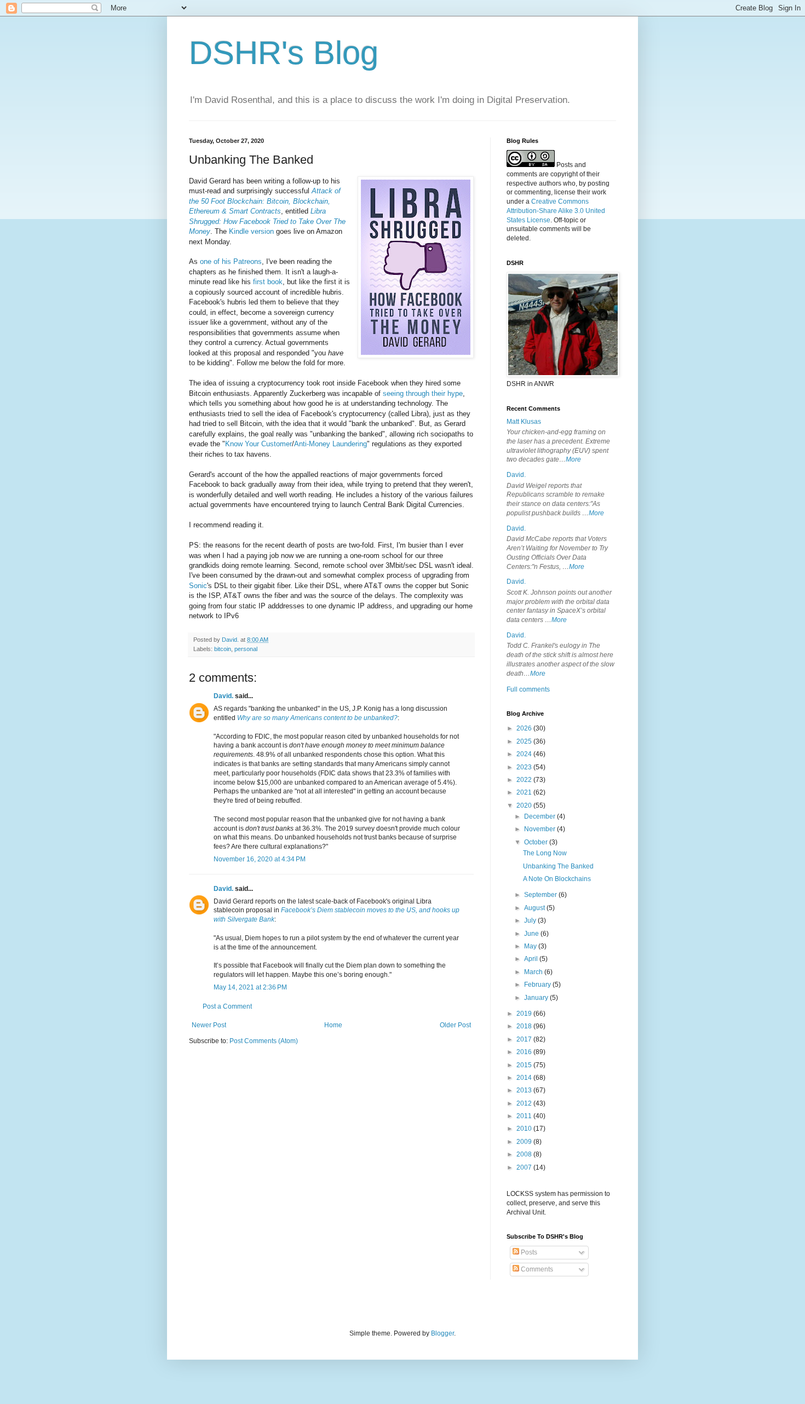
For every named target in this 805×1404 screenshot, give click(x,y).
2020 (524, 805)
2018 (524, 1026)
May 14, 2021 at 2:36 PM (250, 987)
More (573, 459)
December (540, 816)
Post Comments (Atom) (263, 1041)
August (535, 908)
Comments (536, 1269)
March (534, 972)
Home (333, 1025)
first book (268, 282)
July (531, 920)
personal (245, 649)
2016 (524, 1052)
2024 (524, 754)
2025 (524, 741)
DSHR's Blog (283, 52)
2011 (524, 1116)
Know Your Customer (258, 444)
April (531, 959)
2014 (524, 1077)
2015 (524, 1065)
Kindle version (251, 231)
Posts (528, 1252)
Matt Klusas (524, 421)
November (540, 829)
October (536, 842)
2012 (524, 1103)
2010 (524, 1128)
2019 (524, 1013)
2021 (524, 792)
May (531, 946)
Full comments (528, 689)
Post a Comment (227, 1006)
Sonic (198, 586)
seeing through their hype (423, 393)
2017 (524, 1039)
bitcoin (222, 649)
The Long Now (545, 853)
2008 (524, 1154)
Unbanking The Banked (558, 866)
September (541, 895)
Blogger (442, 1333)
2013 (524, 1090)
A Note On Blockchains (557, 879)
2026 (524, 728)
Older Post (455, 1025)
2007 (524, 1167)
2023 (524, 767)
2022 (524, 780)
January (537, 998)
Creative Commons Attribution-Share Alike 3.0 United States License (556, 211)
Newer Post (209, 1025)
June (532, 933)
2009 (524, 1142)
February (538, 984)
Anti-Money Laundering (330, 444)
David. (223, 696)
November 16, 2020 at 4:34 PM (260, 859)
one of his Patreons (231, 261)
